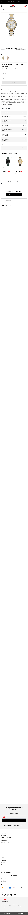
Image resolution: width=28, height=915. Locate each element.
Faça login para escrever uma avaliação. (14, 194)
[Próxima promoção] (26, 2)
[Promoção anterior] (1, 2)
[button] (11, 25)
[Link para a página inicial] (2, 11)
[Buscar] (26, 9)
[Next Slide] (26, 164)
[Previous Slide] (1, 164)
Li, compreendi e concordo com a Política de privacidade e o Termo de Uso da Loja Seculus (13, 824)
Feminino (6, 11)
